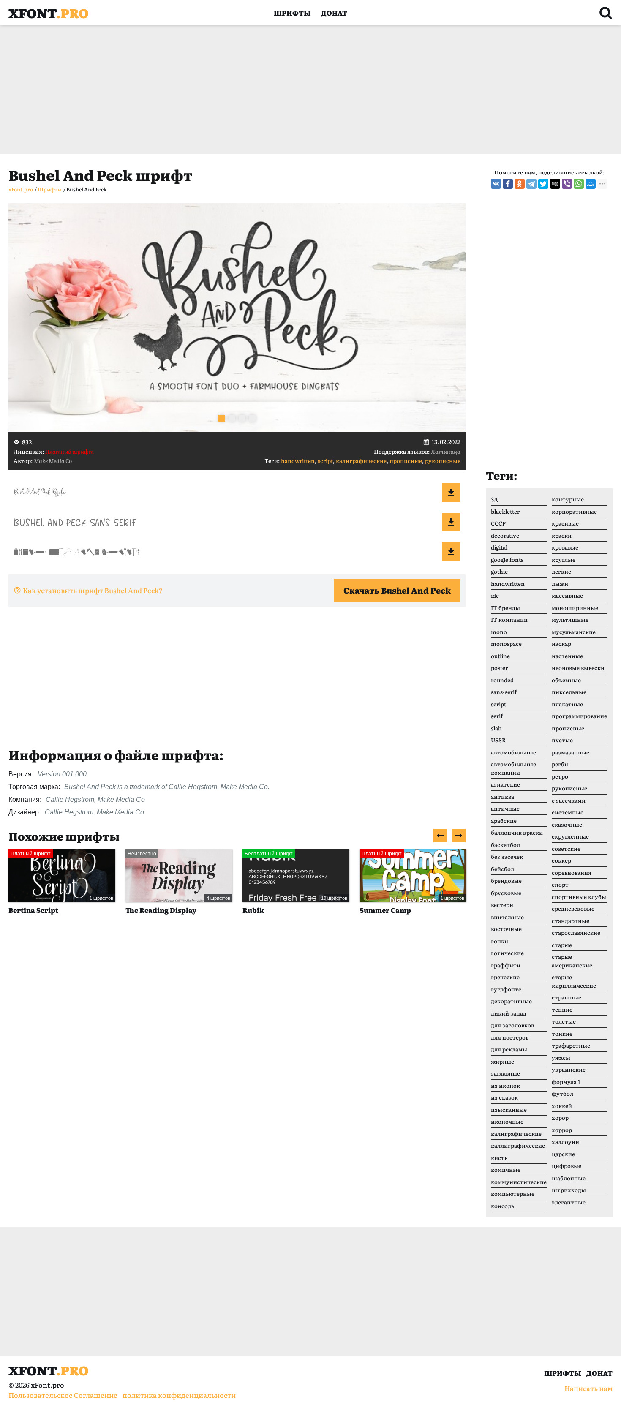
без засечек (507, 856)
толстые (564, 1021)
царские (563, 1154)
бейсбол (502, 869)
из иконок (505, 1085)
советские (566, 848)
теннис (562, 1009)
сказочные (567, 824)
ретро (560, 776)
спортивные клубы (579, 897)
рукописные (442, 461)
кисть (499, 1158)
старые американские (572, 961)
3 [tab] (242, 418)
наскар (561, 644)
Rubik (136, 910)
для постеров (509, 1037)
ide (495, 595)
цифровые (566, 1166)
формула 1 (566, 1082)
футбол (562, 1093)
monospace (506, 644)
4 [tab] (252, 418)
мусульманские (574, 632)
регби (560, 764)
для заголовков (512, 1025)
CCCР (498, 523)
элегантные (569, 1202)
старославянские (576, 932)
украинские (569, 1069)
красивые (565, 523)
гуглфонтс (506, 989)
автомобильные (513, 752)
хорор (560, 1118)
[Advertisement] (261, 89)
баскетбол (505, 845)
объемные (566, 680)
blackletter (505, 511)
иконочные (507, 1121)
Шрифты (292, 13)
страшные (566, 997)
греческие (505, 977)
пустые (562, 740)
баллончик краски (517, 832)
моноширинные (575, 608)
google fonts (507, 559)
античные (505, 808)
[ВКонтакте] (496, 184)
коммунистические (519, 1182)
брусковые (506, 893)
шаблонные (569, 1178)
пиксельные (569, 692)
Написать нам (588, 1388)
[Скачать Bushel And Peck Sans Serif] (451, 522)
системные (567, 812)
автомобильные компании (513, 768)
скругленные (570, 836)
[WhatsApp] (579, 184)
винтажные (507, 917)
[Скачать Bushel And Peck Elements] (451, 551)
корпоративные (574, 511)
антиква (502, 796)
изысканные (509, 1109)
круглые (563, 559)
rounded (502, 680)
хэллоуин (565, 1142)
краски (562, 535)
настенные (567, 656)
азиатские (505, 784)
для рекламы (509, 1049)
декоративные (511, 1001)
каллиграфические (518, 1145)
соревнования (571, 873)
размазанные (570, 752)
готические (507, 953)
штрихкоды (569, 1190)
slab (496, 728)
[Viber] (567, 184)
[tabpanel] (237, 317)
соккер (561, 860)
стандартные (570, 921)
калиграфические (361, 461)
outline (500, 656)
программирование (579, 716)
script (325, 461)
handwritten (298, 461)
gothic (499, 571)
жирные (502, 1061)
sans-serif (504, 692)
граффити (505, 965)
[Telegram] (531, 184)
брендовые (506, 881)
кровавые (565, 547)
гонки (499, 941)
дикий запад (508, 1013)
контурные (568, 499)
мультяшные (570, 619)
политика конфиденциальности (179, 1395)
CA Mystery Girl (387, 910)
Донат (334, 13)
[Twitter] (543, 184)
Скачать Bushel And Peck (397, 590)
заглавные (505, 1073)
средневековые (573, 908)
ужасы (561, 1058)
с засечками (569, 800)
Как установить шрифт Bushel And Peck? (93, 590)
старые (562, 945)
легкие (561, 571)
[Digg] (555, 184)
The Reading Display (43, 910)
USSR (498, 740)
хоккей (562, 1106)
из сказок (504, 1097)
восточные (506, 929)
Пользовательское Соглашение (62, 1395)
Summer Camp (268, 910)
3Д (494, 499)
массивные (567, 595)
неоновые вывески (578, 668)
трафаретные (571, 1045)
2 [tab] (232, 418)
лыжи (560, 584)
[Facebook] (508, 184)
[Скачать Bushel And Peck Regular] (451, 492)
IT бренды (505, 608)
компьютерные (512, 1194)
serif (497, 716)
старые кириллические (574, 981)
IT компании (509, 619)
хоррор (562, 1130)
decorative (505, 535)
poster (499, 668)
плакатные (567, 704)
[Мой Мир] (591, 184)
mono (499, 632)
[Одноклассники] (520, 184)
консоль (502, 1206)
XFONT (48, 12)
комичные (505, 1169)
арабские (504, 821)
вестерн (502, 905)
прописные (405, 461)
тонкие (562, 1033)
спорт (560, 884)
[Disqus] (237, 1051)
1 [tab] (221, 418)
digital (499, 547)
